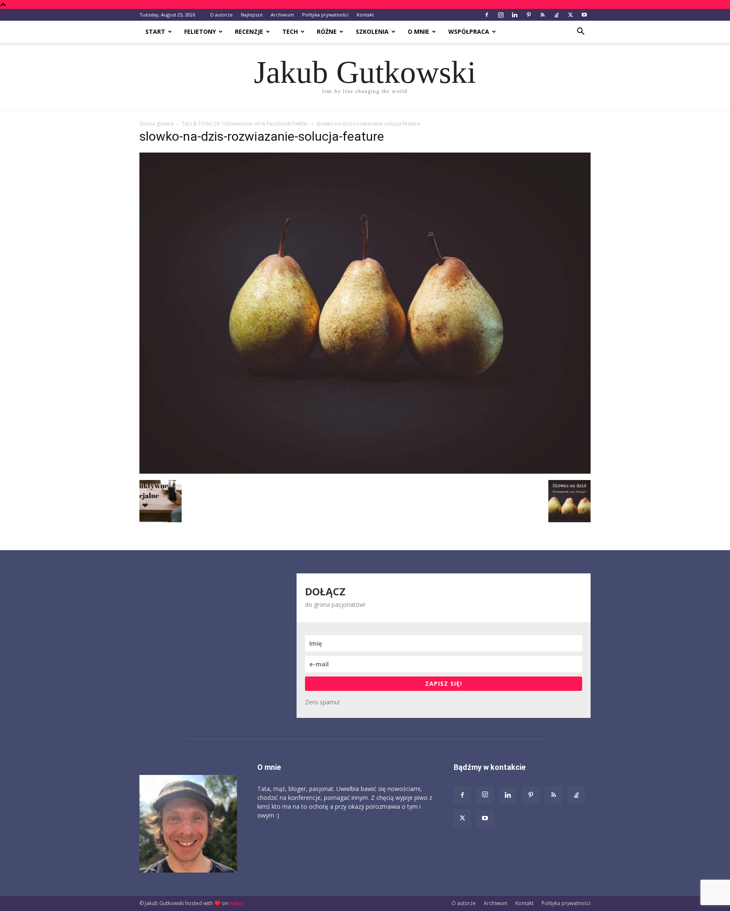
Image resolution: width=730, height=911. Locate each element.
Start (155, 31)
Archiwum (282, 14)
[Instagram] (500, 15)
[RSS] (542, 15)
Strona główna (156, 123)
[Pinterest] (528, 15)
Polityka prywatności (325, 14)
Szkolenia (372, 31)
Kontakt (365, 14)
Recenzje (249, 31)
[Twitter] (570, 15)
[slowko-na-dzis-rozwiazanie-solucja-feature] (365, 471)
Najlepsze (252, 14)
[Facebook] (486, 15)
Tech (290, 31)
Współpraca (468, 31)
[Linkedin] (514, 15)
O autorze (221, 14)
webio (236, 903)
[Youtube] (584, 15)
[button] (580, 32)
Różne (327, 31)
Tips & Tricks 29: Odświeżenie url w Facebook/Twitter (245, 123)
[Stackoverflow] (556, 15)
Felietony (200, 31)
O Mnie (418, 31)
